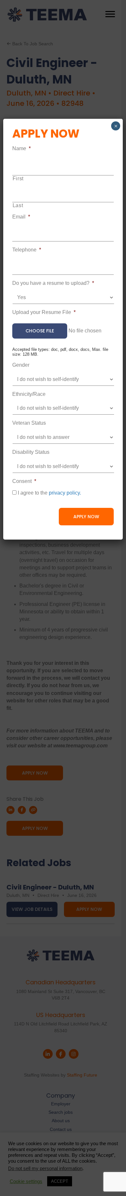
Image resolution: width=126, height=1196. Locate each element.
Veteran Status (29, 423)
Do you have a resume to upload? (53, 283)
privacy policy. (65, 493)
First (18, 178)
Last (18, 205)
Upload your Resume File (44, 312)
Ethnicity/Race (29, 394)
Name (21, 148)
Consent (24, 481)
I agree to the (49, 493)
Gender (20, 365)
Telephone (26, 249)
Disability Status (30, 452)
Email (21, 216)
